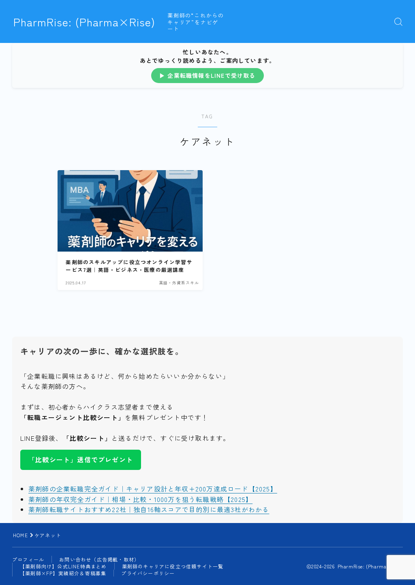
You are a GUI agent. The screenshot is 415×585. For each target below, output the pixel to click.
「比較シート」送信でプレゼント (80, 459)
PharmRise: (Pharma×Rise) (84, 22)
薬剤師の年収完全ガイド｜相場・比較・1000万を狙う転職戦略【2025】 (140, 499)
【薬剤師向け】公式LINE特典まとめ (63, 566)
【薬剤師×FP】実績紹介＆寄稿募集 (63, 573)
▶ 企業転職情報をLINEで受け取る (207, 75)
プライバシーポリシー (148, 573)
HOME (20, 535)
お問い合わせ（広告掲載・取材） (99, 559)
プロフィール (28, 559)
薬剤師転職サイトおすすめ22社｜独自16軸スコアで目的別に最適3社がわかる (148, 509)
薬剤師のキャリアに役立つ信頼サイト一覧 (173, 566)
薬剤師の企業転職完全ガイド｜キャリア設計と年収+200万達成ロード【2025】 (152, 488)
